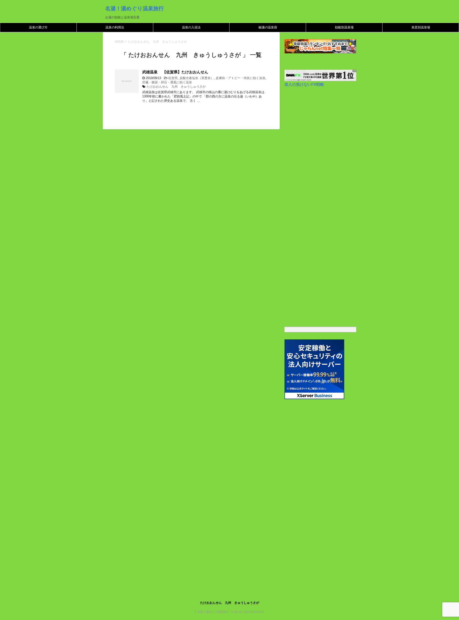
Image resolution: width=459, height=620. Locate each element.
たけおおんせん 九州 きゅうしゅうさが (176, 86)
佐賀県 (173, 78)
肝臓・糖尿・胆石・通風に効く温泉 (167, 82)
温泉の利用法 (114, 27)
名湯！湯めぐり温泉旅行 (134, 8)
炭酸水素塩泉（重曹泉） (197, 78)
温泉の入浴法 (191, 27)
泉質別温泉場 (420, 27)
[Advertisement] (320, 238)
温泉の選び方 (38, 27)
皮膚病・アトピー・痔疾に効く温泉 (240, 78)
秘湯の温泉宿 (267, 27)
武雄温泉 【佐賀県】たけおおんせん (175, 72)
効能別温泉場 (344, 27)
